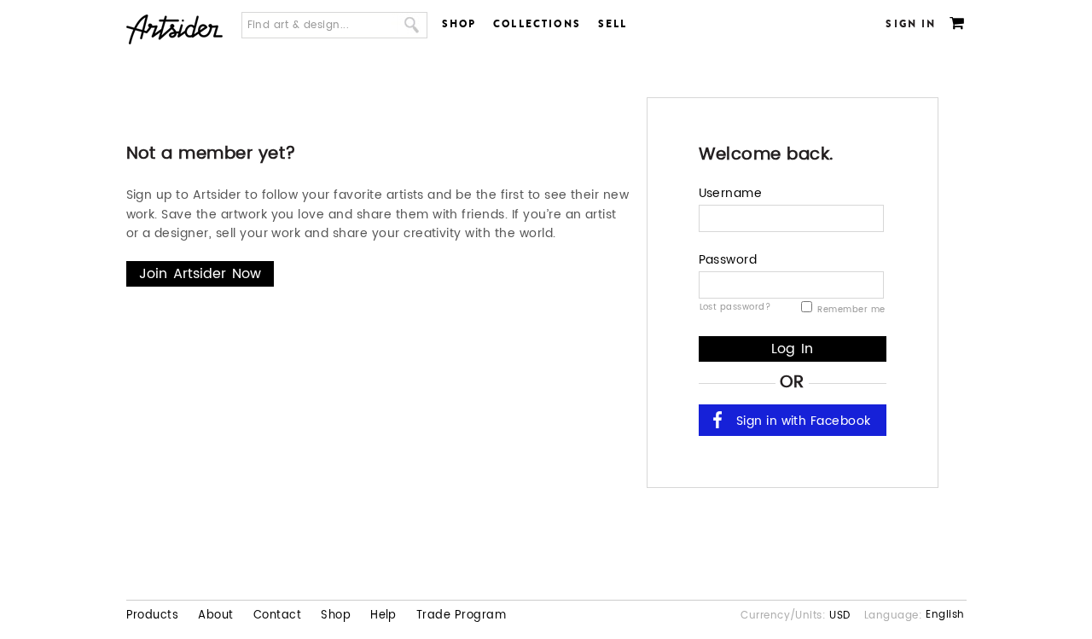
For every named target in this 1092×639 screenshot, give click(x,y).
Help (383, 616)
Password (728, 260)
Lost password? (735, 306)
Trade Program (461, 616)
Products (152, 616)
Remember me (850, 310)
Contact (277, 616)
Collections (537, 24)
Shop (459, 24)
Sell (613, 24)
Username (731, 193)
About (215, 616)
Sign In (911, 24)
